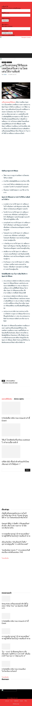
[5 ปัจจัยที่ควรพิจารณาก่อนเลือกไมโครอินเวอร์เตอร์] (16, 664)
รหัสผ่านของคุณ (6, 18)
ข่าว (11, 701)
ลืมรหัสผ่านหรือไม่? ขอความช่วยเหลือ (11, 22)
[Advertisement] (16, 153)
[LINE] (11, 78)
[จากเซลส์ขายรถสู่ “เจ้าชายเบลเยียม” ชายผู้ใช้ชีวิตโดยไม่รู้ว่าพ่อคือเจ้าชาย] (16, 631)
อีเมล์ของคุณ (5, 31)
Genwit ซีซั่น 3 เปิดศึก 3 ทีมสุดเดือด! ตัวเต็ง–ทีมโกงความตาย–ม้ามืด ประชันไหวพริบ (15, 526)
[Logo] (7, 59)
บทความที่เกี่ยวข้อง (7, 399)
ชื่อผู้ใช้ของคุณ (5, 13)
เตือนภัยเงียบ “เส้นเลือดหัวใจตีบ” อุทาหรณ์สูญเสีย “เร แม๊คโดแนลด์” (16, 543)
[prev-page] (2, 468)
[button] (3, 55)
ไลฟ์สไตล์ (16, 701)
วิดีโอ (25, 701)
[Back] (2, 4)
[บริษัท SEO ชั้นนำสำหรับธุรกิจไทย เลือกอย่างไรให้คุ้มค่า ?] (16, 451)
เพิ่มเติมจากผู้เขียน (19, 399)
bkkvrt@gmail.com (12, 698)
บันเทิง (21, 701)
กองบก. (5, 74)
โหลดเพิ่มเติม (5, 558)
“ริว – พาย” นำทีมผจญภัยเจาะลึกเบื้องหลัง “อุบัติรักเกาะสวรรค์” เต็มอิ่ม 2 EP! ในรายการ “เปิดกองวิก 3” (16, 654)
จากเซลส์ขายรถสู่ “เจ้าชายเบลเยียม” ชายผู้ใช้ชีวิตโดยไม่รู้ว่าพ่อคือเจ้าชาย (16, 535)
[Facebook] (3, 78)
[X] (7, 78)
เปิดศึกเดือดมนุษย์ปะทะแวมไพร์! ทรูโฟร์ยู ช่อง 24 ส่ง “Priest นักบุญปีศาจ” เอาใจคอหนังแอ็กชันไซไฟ (15, 515)
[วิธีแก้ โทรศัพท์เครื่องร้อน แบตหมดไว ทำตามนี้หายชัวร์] (16, 429)
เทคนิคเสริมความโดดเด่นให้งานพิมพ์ (9, 383)
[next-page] (3, 468)
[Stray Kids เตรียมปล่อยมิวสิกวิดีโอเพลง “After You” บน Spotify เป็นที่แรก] (16, 599)
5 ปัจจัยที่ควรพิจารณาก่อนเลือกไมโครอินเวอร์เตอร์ (14, 670)
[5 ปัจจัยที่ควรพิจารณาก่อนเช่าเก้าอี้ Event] (16, 408)
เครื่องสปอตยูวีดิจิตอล (8, 102)
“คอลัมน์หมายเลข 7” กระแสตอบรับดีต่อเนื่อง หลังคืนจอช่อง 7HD (16, 551)
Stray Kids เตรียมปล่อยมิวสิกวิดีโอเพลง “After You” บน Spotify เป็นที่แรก (15, 606)
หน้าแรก (7, 701)
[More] (15, 78)
